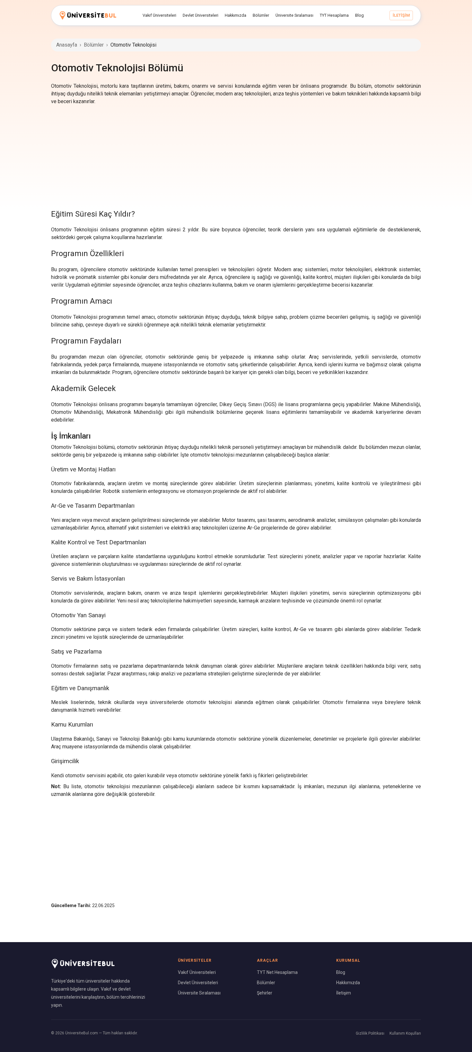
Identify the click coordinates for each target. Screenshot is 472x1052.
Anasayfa (66, 45)
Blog (340, 972)
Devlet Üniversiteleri (198, 982)
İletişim (343, 992)
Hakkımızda (348, 982)
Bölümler (94, 45)
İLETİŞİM (401, 15)
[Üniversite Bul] (88, 15)
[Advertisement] (236, 157)
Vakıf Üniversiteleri (197, 972)
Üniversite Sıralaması (199, 992)
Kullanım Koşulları (405, 1033)
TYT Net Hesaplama (277, 972)
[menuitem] (159, 15)
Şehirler (264, 992)
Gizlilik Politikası (370, 1033)
